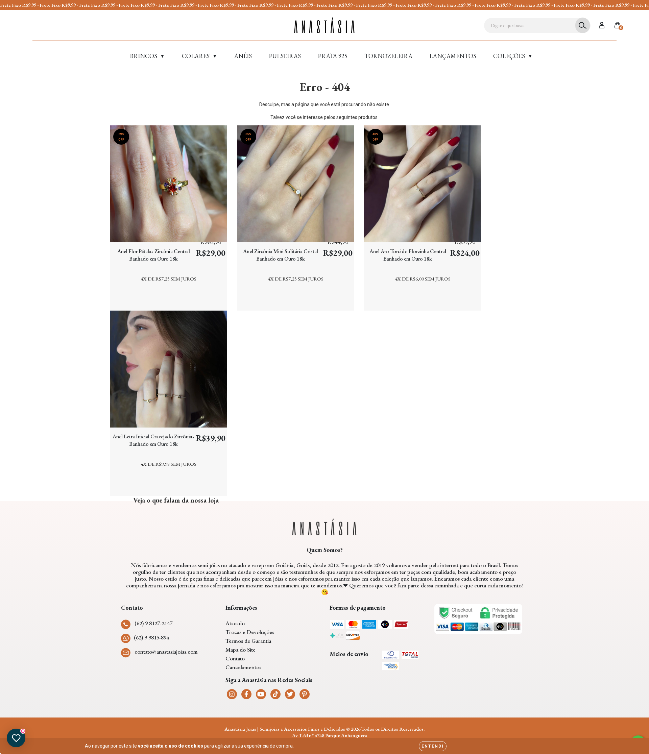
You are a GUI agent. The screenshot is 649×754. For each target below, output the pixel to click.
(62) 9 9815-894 (151, 637)
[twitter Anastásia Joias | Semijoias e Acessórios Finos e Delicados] (290, 694)
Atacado (235, 623)
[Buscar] (582, 25)
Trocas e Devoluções (249, 632)
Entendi (433, 746)
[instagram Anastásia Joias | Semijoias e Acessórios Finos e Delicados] (232, 694)
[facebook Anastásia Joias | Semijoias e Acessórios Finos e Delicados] (246, 694)
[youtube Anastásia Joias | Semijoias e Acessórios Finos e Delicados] (261, 694)
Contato (235, 658)
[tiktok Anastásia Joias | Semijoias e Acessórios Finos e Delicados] (275, 694)
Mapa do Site (240, 649)
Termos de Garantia (248, 640)
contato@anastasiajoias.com (166, 651)
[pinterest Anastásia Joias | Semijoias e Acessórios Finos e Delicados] (304, 694)
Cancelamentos (243, 667)
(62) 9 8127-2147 (153, 623)
